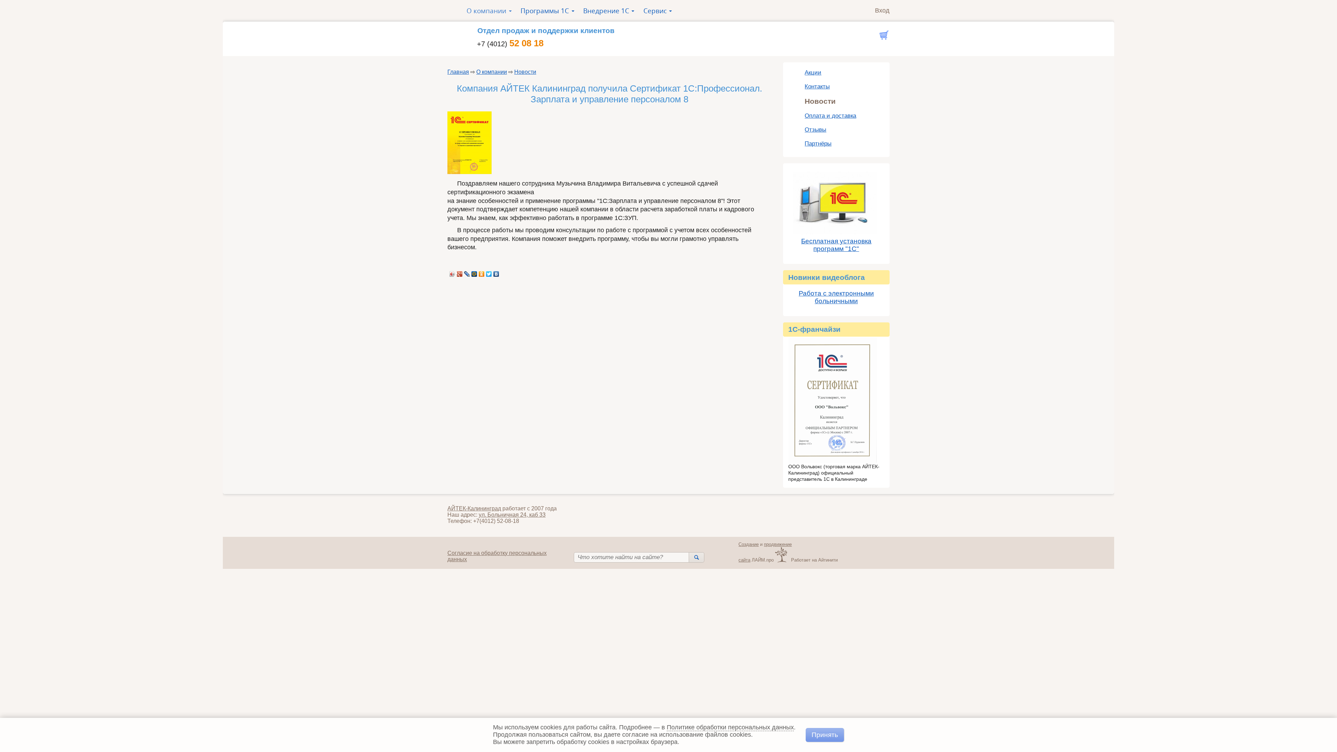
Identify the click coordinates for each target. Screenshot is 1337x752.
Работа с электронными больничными (836, 297)
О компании (491, 72)
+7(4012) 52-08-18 (496, 521)
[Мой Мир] (474, 272)
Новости (525, 72)
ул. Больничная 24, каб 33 (512, 515)
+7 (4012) (510, 44)
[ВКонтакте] (496, 272)
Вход (882, 10)
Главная (458, 72)
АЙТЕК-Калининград (474, 508)
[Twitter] (489, 272)
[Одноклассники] (481, 272)
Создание (748, 544)
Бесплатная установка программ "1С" (836, 244)
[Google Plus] (459, 272)
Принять (825, 734)
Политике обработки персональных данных (730, 727)
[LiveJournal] (467, 272)
